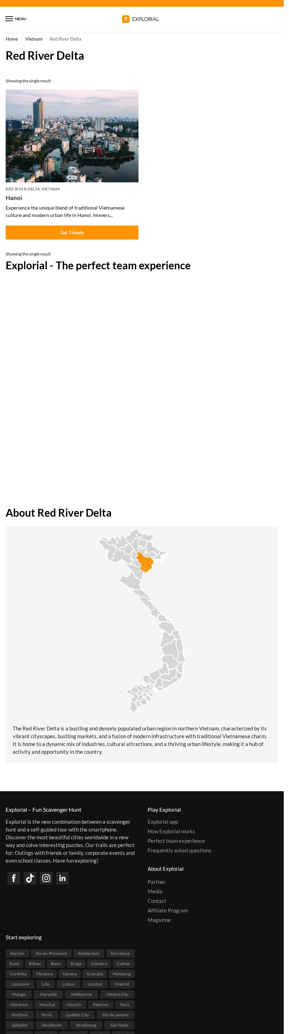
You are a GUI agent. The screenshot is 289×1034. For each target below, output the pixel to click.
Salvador (20, 1025)
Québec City (77, 1014)
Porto (47, 1014)
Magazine (159, 920)
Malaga (18, 994)
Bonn (56, 963)
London (95, 984)
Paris (124, 1004)
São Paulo (119, 1025)
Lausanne (20, 984)
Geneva (70, 973)
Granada (95, 973)
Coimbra (99, 963)
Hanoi (14, 197)
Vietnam (34, 39)
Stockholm (52, 1025)
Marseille (48, 994)
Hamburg (121, 973)
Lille (45, 984)
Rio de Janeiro (116, 1014)
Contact (157, 901)
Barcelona (120, 953)
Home (12, 39)
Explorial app (163, 822)
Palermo (101, 1004)
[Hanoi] (72, 136)
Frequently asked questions (179, 850)
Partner (157, 882)
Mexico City (117, 994)
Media (155, 891)
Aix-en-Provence (51, 953)
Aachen (17, 953)
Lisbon (68, 984)
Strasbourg (86, 1025)
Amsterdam (88, 953)
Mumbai (47, 1004)
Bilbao (35, 963)
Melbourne (81, 994)
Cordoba (18, 973)
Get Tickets (72, 232)
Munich (74, 1004)
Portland (20, 1014)
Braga (75, 963)
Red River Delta (23, 189)
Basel (14, 963)
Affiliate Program (168, 910)
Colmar (123, 963)
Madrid (122, 984)
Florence (44, 973)
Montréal (19, 1004)
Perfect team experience (176, 841)
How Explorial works (171, 831)
